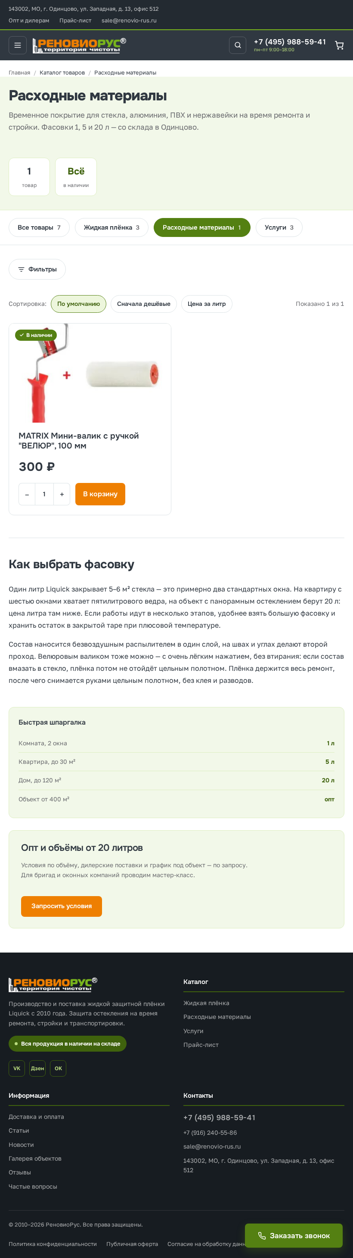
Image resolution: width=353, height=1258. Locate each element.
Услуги (279, 227)
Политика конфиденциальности (53, 1243)
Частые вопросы (33, 1186)
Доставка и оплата (36, 1116)
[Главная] (19, 72)
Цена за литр (207, 304)
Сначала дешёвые (143, 304)
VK (16, 1068)
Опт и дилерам (29, 20)
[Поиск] (237, 45)
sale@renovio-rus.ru (129, 20)
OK (58, 1068)
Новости (21, 1144)
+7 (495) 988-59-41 (290, 42)
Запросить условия (61, 906)
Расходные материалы (202, 227)
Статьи (19, 1130)
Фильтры (42, 269)
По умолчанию (78, 304)
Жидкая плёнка (111, 227)
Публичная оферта (132, 1243)
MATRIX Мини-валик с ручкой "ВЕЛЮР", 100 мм (79, 441)
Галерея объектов (35, 1158)
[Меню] (18, 45)
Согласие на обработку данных (210, 1243)
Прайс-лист (75, 20)
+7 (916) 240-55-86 (210, 1132)
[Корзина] (339, 45)
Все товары (39, 227)
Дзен (37, 1068)
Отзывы (20, 1172)
